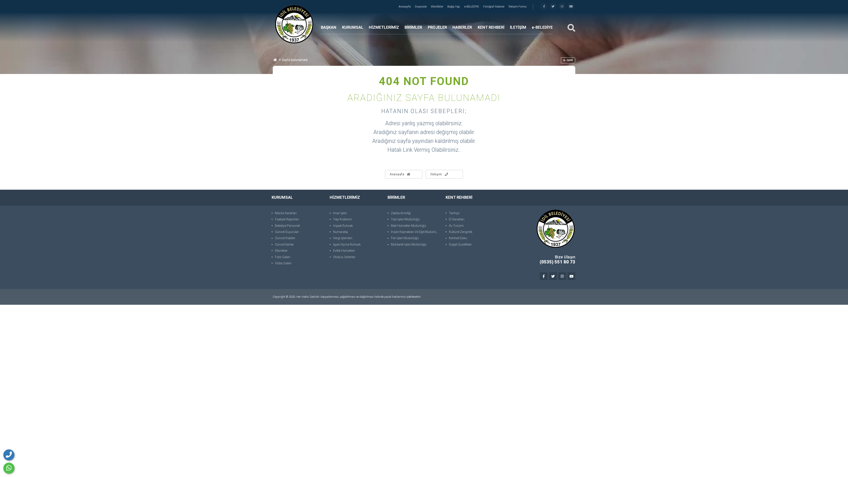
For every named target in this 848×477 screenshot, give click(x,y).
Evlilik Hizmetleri (344, 250)
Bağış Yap (454, 6)
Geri (570, 60)
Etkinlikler (437, 6)
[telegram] (553, 6)
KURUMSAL (352, 27)
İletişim (436, 174)
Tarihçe (454, 213)
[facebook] (544, 6)
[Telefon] (8, 454)
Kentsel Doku (458, 238)
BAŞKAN (328, 27)
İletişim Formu (518, 6)
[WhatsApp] (8, 468)
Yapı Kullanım (342, 219)
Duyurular (421, 6)
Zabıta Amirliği (401, 213)
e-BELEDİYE (472, 6)
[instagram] (562, 6)
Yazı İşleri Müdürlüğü (405, 219)
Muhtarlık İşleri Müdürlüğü (408, 244)
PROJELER (437, 27)
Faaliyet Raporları (287, 219)
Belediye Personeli (287, 225)
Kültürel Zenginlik (460, 232)
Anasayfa (405, 6)
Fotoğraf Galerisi (494, 6)
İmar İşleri (340, 213)
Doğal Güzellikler (460, 244)
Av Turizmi (456, 225)
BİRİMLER (413, 27)
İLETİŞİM (518, 27)
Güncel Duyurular (287, 232)
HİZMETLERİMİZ (384, 27)
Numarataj (340, 232)
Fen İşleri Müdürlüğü (405, 238)
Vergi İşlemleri (342, 238)
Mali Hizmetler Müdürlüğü (408, 225)
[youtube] (571, 6)
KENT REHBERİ (491, 27)
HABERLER (462, 27)
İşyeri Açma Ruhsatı (347, 244)
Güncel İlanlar (284, 244)
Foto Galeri (282, 257)
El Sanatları (456, 219)
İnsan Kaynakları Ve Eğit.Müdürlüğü (415, 232)
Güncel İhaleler (285, 238)
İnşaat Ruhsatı (343, 225)
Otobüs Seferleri (344, 257)
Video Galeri (283, 263)
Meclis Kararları (286, 213)
